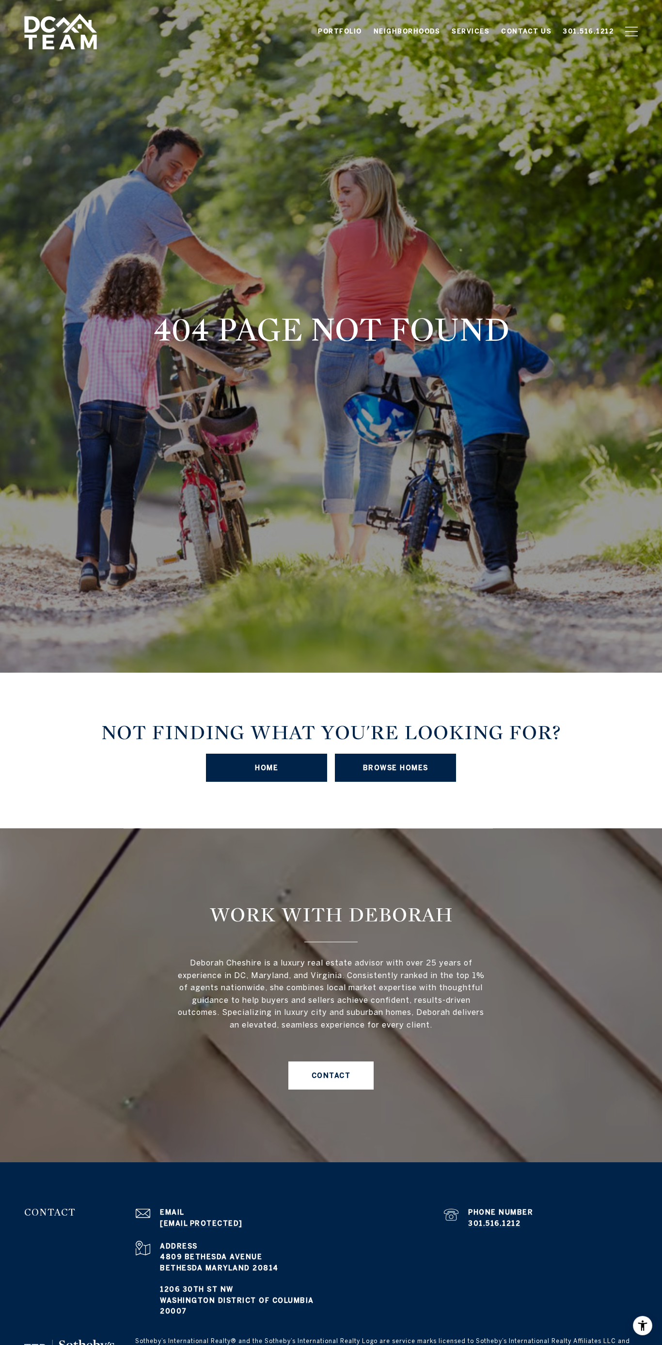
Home (266, 768)
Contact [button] (331, 1075)
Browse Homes (395, 768)
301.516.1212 (494, 1223)
